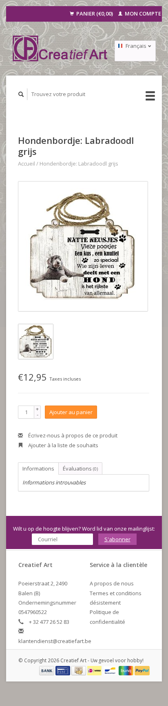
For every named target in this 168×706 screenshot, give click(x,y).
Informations (38, 468)
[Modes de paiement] (47, 670)
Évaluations (80, 468)
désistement (105, 602)
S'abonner (117, 539)
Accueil (26, 163)
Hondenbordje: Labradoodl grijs (79, 163)
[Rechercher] (21, 94)
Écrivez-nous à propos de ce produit (72, 435)
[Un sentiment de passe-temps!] (60, 48)
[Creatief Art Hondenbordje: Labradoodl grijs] (83, 246)
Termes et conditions (115, 593)
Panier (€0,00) (94, 13)
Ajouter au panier (71, 412)
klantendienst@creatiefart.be (54, 641)
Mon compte (142, 13)
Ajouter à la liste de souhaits (62, 445)
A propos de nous (112, 583)
